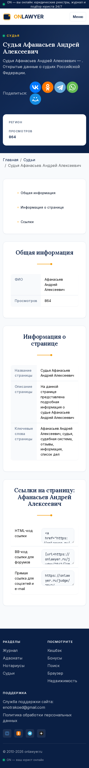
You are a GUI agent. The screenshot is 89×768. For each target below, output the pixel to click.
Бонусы (54, 658)
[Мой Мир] (35, 99)
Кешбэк (54, 650)
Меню (78, 17)
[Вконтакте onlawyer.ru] (7, 733)
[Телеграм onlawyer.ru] (30, 733)
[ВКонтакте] (35, 87)
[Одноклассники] (47, 87)
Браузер (55, 673)
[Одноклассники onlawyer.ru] (18, 733)
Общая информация (38, 193)
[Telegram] (60, 87)
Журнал (10, 650)
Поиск (53, 665)
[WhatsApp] (72, 87)
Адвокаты (12, 658)
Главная (10, 159)
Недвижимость (62, 680)
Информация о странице (42, 207)
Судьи (29, 159)
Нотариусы (13, 665)
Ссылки (27, 222)
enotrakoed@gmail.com (24, 707)
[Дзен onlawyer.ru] (41, 733)
